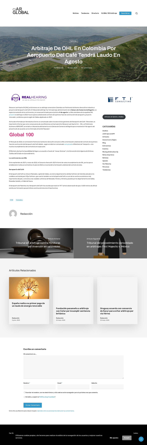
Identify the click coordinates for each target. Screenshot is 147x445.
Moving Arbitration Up (110, 152)
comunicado (68, 144)
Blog (104, 143)
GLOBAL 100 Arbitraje (109, 13)
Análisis (105, 131)
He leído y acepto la (41, 397)
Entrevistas (106, 146)
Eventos (105, 149)
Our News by (106, 164)
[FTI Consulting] (120, 107)
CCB (11, 200)
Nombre (27, 383)
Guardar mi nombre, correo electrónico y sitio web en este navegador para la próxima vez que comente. (62, 392)
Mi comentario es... (30, 354)
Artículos (105, 137)
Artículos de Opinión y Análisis (114, 117)
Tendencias (85, 13)
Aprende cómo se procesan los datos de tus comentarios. (55, 411)
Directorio (95, 13)
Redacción (60, 68)
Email (60, 383)
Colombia (19, 200)
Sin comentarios (86, 68)
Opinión (105, 161)
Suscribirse (125, 13)
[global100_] (21, 138)
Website (94, 383)
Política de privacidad (47, 397)
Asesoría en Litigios (109, 140)
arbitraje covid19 (108, 134)
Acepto (127, 438)
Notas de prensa (108, 155)
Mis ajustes (114, 438)
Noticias (76, 13)
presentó (12, 115)
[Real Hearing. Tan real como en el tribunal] (29, 103)
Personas (105, 167)
